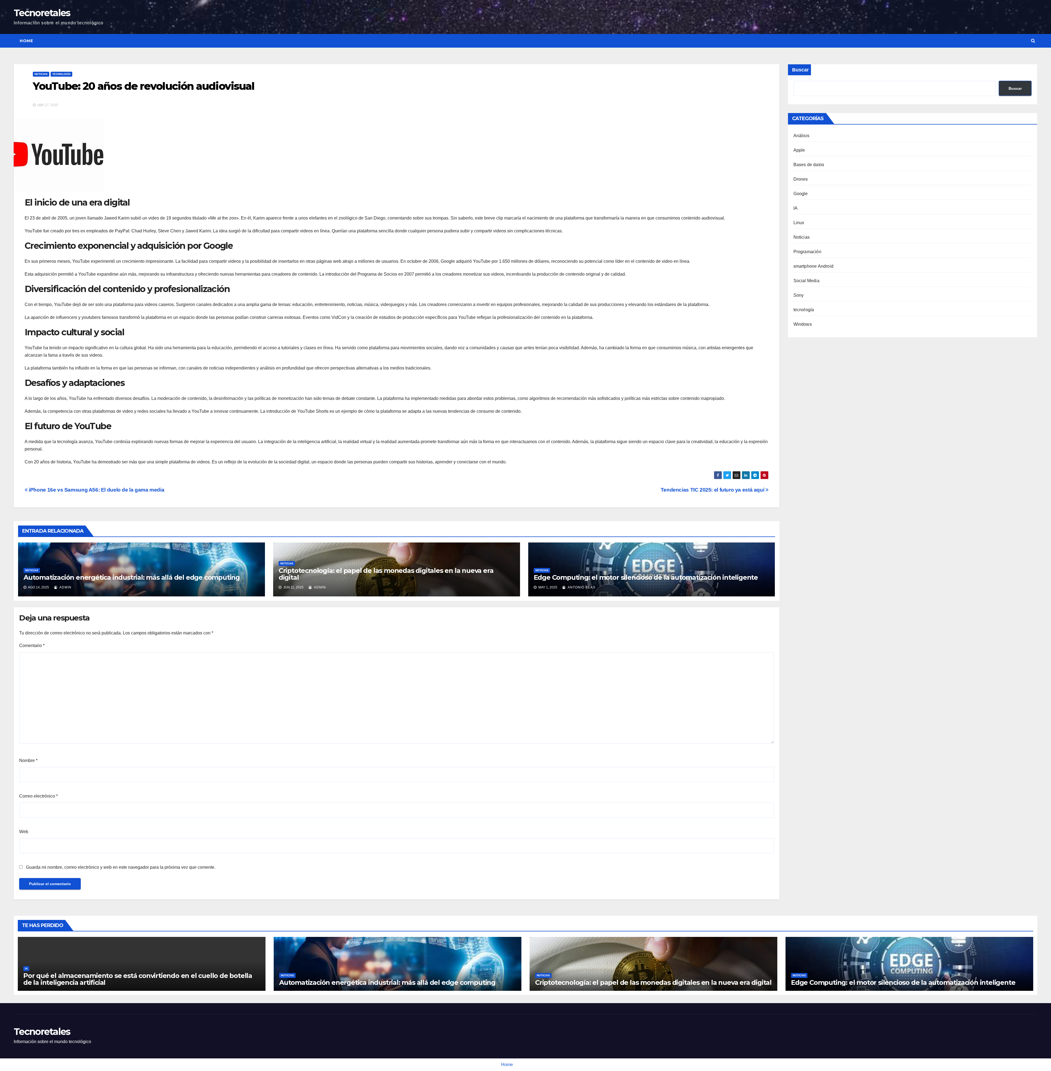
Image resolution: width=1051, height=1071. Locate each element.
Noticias (41, 74)
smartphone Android (813, 266)
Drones (800, 179)
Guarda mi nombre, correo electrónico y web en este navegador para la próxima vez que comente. (120, 867)
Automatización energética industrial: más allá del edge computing (132, 577)
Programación (807, 251)
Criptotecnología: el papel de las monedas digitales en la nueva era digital (386, 574)
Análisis (801, 135)
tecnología (61, 74)
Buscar (800, 70)
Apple (799, 150)
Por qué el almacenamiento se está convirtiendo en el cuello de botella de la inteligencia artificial (137, 979)
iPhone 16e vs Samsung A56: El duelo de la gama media (96, 490)
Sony (798, 295)
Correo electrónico (38, 796)
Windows (802, 324)
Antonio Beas (581, 587)
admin (65, 587)
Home (26, 40)
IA (795, 208)
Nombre (28, 760)
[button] (1033, 40)
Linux (798, 222)
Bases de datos (808, 164)
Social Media (806, 280)
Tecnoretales (42, 13)
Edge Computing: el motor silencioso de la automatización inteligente (646, 577)
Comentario (32, 645)
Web (23, 831)
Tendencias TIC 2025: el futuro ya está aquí (713, 490)
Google (800, 193)
